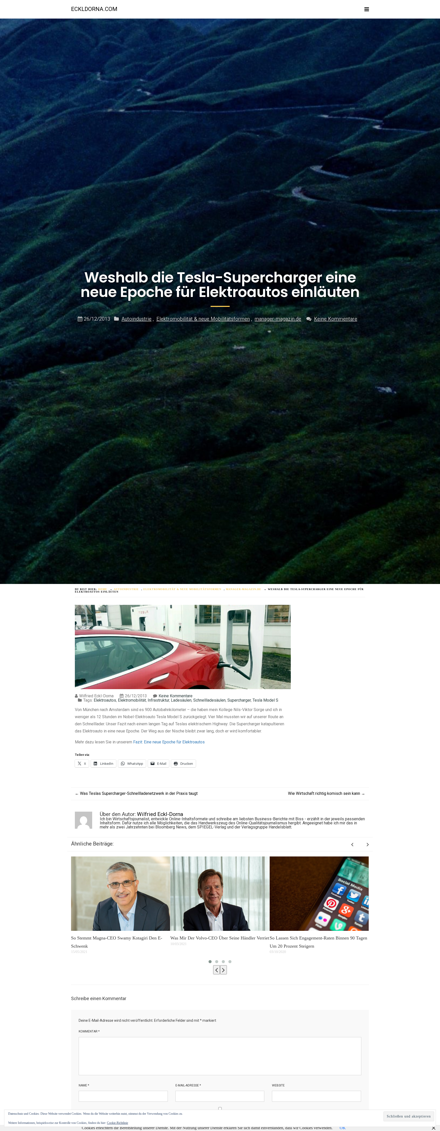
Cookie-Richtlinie (117, 1123)
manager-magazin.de (278, 319)
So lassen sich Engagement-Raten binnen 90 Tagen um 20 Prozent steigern (219, 942)
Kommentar (89, 1031)
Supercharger (239, 700)
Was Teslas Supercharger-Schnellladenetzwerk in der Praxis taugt (136, 793)
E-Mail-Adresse (188, 1085)
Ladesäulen (181, 700)
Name (84, 1085)
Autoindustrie (136, 319)
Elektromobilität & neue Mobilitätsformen (203, 319)
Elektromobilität (132, 700)
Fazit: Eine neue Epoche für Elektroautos (169, 742)
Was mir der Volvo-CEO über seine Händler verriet (120, 938)
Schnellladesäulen (209, 700)
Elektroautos (105, 700)
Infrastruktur (158, 700)
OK (343, 1128)
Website (278, 1085)
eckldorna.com (94, 9)
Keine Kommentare (335, 319)
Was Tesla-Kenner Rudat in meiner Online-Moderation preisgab (310, 942)
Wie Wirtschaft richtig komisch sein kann (326, 793)
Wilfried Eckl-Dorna (160, 814)
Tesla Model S (265, 700)
